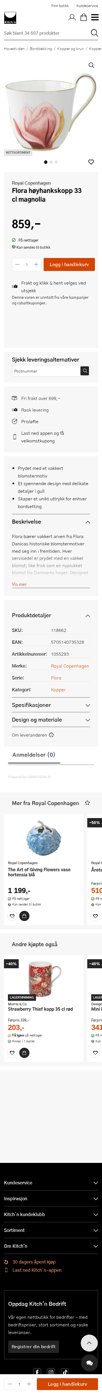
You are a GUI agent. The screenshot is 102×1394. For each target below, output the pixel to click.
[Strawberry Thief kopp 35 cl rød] (43, 979)
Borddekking (41, 48)
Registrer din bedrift (34, 1346)
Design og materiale (37, 719)
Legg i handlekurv (69, 264)
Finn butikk (60, 5)
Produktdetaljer (31, 615)
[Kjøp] (24, 916)
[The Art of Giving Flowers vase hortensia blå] (43, 838)
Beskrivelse (26, 521)
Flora (56, 677)
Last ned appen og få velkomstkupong (42, 437)
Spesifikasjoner (31, 705)
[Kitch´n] (10, 18)
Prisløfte (30, 421)
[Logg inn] (72, 18)
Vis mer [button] (19, 584)
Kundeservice (87, 5)
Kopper (58, 689)
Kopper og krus (70, 48)
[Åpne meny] (94, 18)
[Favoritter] (12, 916)
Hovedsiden (14, 48)
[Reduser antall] (17, 264)
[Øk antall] (36, 264)
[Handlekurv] (83, 18)
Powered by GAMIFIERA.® (29, 776)
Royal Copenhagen (31, 183)
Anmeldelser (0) (34, 754)
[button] (91, 162)
